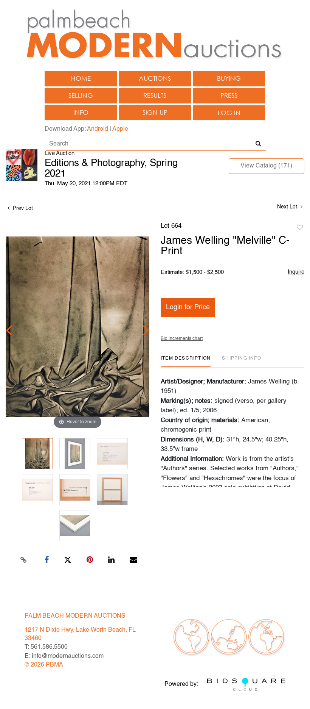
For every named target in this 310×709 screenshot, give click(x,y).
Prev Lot (22, 208)
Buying (229, 78)
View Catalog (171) (266, 166)
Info (80, 112)
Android (97, 129)
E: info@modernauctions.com (64, 656)
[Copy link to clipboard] (23, 560)
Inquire (296, 272)
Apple (120, 129)
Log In (229, 113)
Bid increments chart (182, 339)
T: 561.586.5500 (46, 647)
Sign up (155, 112)
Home (81, 78)
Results (154, 95)
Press (228, 95)
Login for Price (188, 307)
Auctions (155, 78)
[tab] (186, 361)
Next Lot (288, 207)
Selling (80, 95)
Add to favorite (299, 228)
